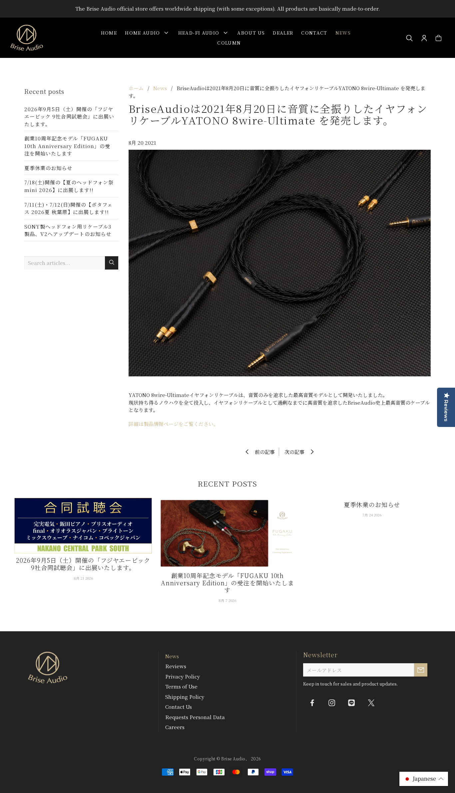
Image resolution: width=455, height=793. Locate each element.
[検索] (409, 38)
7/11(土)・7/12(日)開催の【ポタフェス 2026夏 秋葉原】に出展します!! (68, 208)
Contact (314, 32)
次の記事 (296, 451)
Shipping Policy (184, 696)
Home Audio (144, 32)
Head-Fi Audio (200, 32)
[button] (423, 778)
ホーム (136, 88)
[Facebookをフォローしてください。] (312, 702)
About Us (251, 32)
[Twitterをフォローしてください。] (371, 702)
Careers (175, 726)
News (343, 32)
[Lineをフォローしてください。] (351, 702)
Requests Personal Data (195, 716)
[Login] (424, 38)
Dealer (283, 32)
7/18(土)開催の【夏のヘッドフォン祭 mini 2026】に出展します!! (69, 186)
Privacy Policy (182, 676)
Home (109, 32)
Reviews (175, 666)
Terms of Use (181, 686)
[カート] (438, 38)
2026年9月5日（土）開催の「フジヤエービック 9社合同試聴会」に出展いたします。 (69, 116)
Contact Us (178, 706)
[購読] (420, 670)
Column (229, 42)
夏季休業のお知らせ (48, 167)
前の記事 (263, 451)
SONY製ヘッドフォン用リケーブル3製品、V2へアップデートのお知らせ (67, 230)
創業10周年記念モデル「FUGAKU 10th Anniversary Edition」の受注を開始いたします (67, 146)
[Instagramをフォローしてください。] (332, 702)
